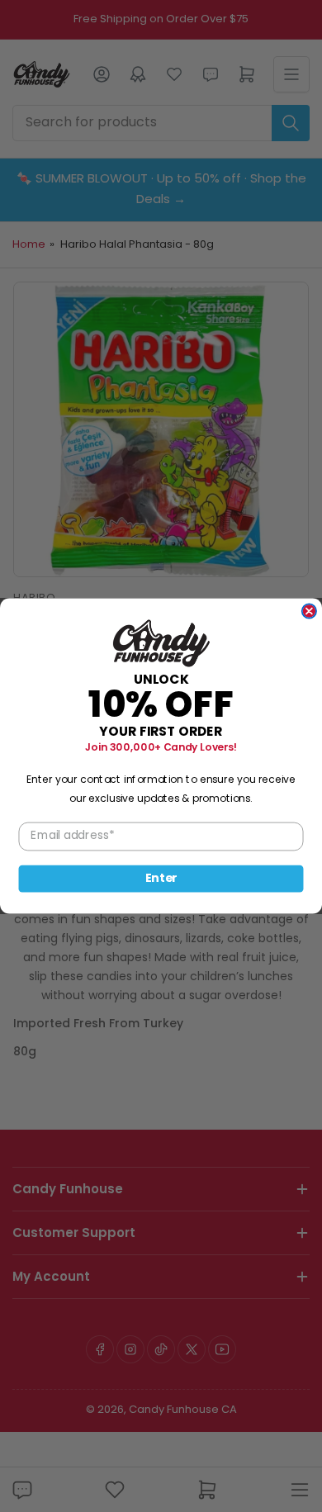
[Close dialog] (309, 611)
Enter (161, 879)
